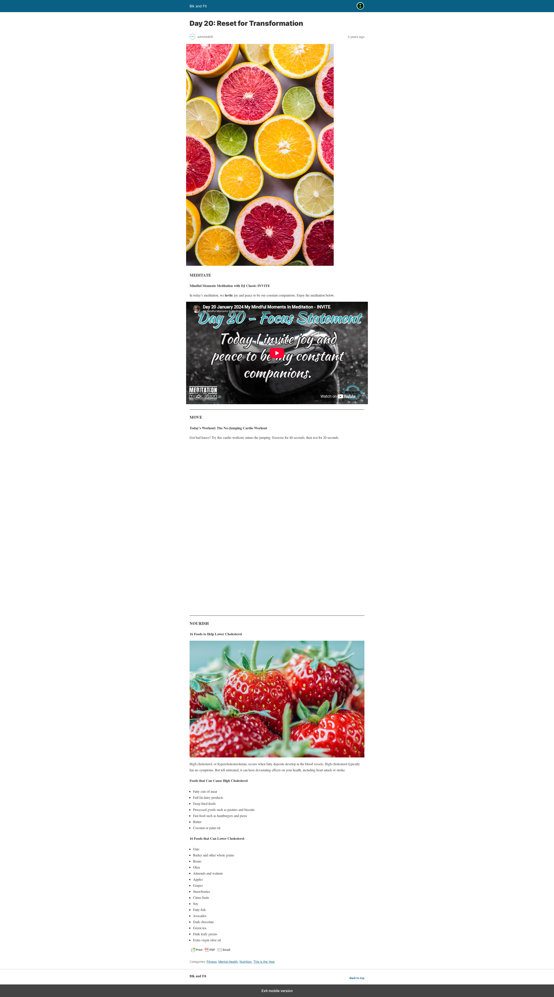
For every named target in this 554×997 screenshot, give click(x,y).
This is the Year (264, 961)
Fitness (212, 961)
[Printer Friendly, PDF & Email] (211, 951)
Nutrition (246, 961)
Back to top (356, 978)
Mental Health (228, 961)
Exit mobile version (277, 991)
